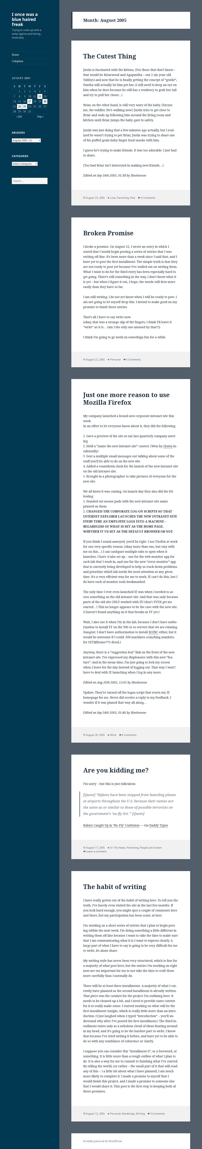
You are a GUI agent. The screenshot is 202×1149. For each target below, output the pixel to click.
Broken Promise (108, 233)
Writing (140, 1113)
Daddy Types (158, 825)
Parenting (123, 197)
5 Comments (133, 359)
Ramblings (128, 1113)
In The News (117, 847)
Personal (115, 359)
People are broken (151, 847)
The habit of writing (114, 886)
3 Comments (148, 197)
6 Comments (129, 735)
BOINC (153, 632)
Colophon (17, 61)
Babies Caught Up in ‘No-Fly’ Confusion (111, 825)
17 (29, 101)
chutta (167, 446)
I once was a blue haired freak (25, 19)
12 (39, 96)
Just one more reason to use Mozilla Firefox (126, 398)
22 (19, 106)
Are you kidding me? (116, 770)
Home (15, 54)
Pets (132, 197)
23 (24, 106)
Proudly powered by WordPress (102, 1141)
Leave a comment (96, 851)
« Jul (19, 116)
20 (45, 101)
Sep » (40, 116)
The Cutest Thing (109, 56)
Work (113, 735)
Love (113, 197)
